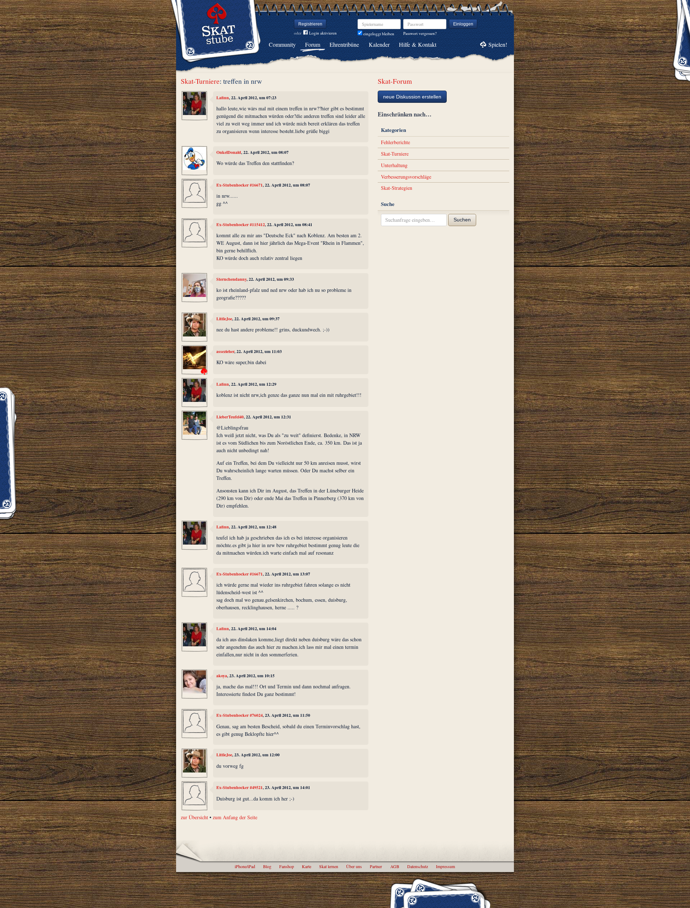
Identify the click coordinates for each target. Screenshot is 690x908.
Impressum (445, 866)
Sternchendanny (231, 279)
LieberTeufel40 (230, 417)
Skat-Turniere (200, 81)
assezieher (225, 351)
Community (282, 44)
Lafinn (222, 98)
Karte (306, 866)
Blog (267, 866)
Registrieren (310, 24)
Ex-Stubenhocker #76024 (239, 715)
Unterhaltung (394, 165)
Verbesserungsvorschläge (406, 176)
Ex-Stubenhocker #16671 (239, 185)
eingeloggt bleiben (378, 33)
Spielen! (497, 44)
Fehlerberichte (395, 142)
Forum (312, 44)
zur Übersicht (194, 817)
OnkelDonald (228, 152)
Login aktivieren (323, 33)
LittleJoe (224, 319)
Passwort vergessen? (420, 33)
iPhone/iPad (245, 866)
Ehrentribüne (344, 44)
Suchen (462, 220)
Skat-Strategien (396, 187)
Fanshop (286, 866)
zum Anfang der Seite (235, 817)
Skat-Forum (395, 81)
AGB (394, 866)
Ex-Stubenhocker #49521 (239, 787)
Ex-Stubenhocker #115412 (240, 224)
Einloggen (463, 24)
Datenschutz (417, 866)
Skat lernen (328, 866)
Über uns (354, 866)
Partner (376, 866)
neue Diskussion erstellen (412, 97)
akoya (221, 676)
